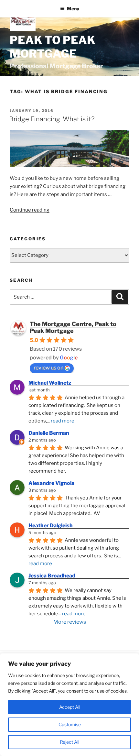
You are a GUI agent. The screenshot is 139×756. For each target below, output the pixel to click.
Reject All (69, 742)
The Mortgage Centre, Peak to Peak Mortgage (73, 327)
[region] (69, 704)
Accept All (69, 707)
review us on (48, 368)
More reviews (69, 622)
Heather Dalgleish (50, 525)
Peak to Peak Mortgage (52, 46)
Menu (73, 8)
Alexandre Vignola (51, 483)
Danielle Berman (48, 433)
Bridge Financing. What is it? (51, 119)
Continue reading (29, 210)
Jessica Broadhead (51, 576)
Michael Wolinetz (49, 383)
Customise (70, 724)
